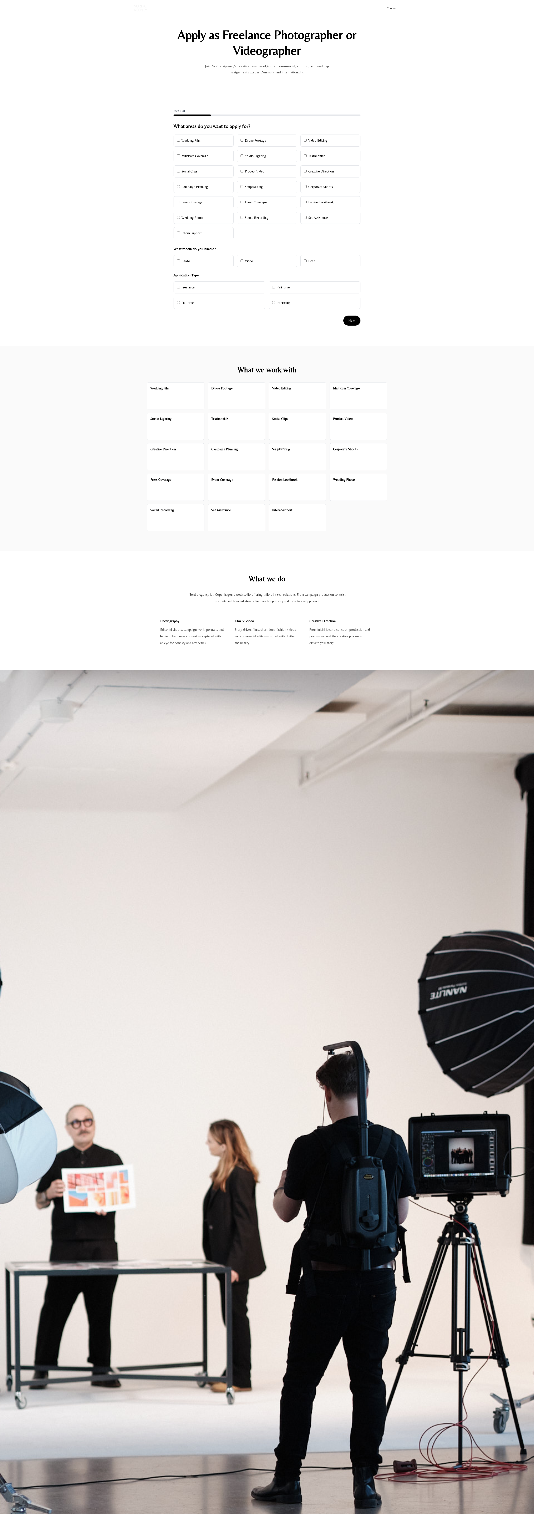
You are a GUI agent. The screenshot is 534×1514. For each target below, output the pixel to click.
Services (370, 8)
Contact (391, 8)
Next (351, 320)
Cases (355, 8)
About (341, 8)
